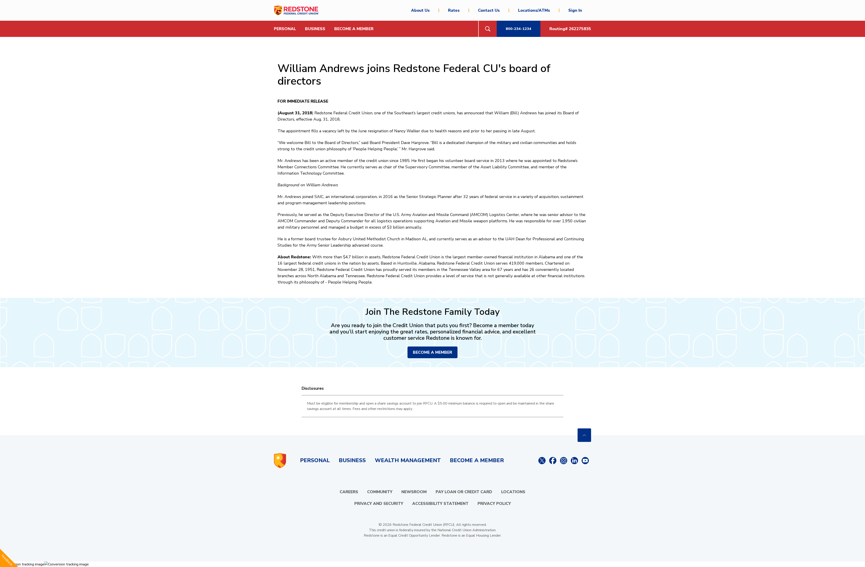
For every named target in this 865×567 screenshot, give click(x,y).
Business (352, 460)
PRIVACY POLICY (494, 503)
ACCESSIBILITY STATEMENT (440, 503)
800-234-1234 (518, 28)
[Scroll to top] (584, 435)
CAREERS (349, 492)
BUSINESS (315, 29)
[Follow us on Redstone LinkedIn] (574, 460)
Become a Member (353, 29)
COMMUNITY (379, 492)
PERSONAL (285, 29)
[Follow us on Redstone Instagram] (563, 460)
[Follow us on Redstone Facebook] (552, 460)
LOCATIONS (513, 492)
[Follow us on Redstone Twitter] (542, 460)
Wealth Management (408, 460)
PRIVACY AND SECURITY (378, 503)
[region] (432, 406)
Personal (315, 460)
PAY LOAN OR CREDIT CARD (464, 492)
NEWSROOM (414, 492)
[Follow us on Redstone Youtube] (585, 460)
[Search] (487, 29)
